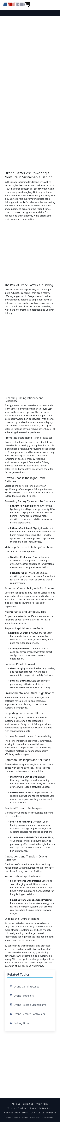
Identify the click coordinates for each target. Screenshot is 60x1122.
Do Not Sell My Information (43, 1112)
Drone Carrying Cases (26, 986)
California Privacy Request (16, 1112)
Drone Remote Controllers (29, 1014)
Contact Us (28, 1103)
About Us (16, 1103)
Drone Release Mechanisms (30, 1004)
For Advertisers (45, 1108)
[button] (54, 5)
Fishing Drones (23, 1023)
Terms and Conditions (17, 1108)
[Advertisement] (30, 44)
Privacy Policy (42, 1103)
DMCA (33, 1108)
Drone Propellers (24, 995)
